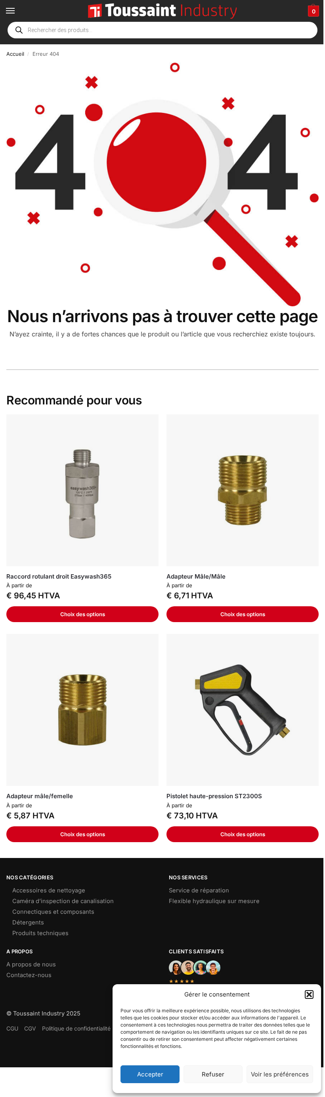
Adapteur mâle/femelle (39, 796)
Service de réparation (199, 890)
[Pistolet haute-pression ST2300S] (242, 710)
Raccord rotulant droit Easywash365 (58, 576)
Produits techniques (40, 933)
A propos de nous (31, 964)
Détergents (28, 922)
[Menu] (18, 11)
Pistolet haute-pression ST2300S (214, 796)
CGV (30, 1028)
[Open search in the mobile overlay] (162, 30)
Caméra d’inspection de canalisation (63, 901)
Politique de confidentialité (76, 1028)
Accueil (15, 54)
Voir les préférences (280, 1074)
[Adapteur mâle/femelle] (82, 710)
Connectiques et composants (53, 911)
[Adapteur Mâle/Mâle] (242, 490)
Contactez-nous (29, 975)
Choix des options (82, 614)
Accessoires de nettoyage (48, 890)
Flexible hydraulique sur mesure (214, 901)
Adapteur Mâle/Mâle (196, 576)
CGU (12, 1028)
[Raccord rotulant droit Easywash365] (82, 490)
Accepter (150, 1074)
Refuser (213, 1074)
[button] (309, 994)
